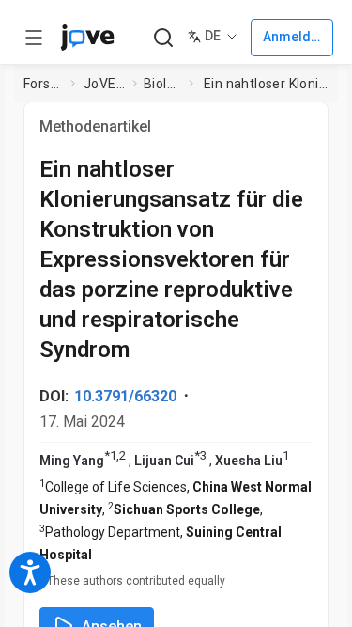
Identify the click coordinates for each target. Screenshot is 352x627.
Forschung (43, 83)
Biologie (162, 83)
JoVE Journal (104, 83)
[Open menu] (34, 38)
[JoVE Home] (87, 37)
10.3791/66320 (125, 396)
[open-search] (162, 38)
